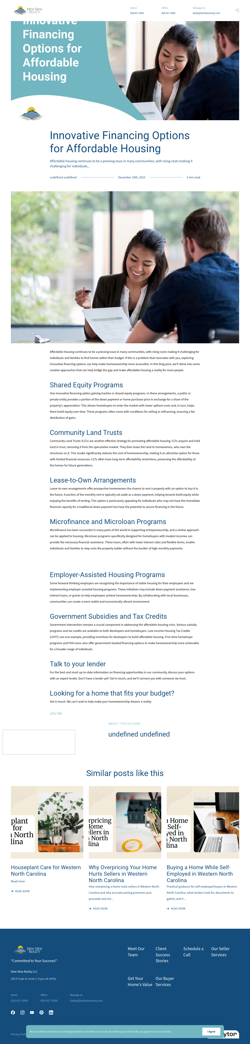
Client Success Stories (163, 955)
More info (177, 1031)
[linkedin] (51, 1013)
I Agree (211, 1031)
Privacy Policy (19, 1034)
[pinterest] (41, 1013)
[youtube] (32, 1013)
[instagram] (22, 1013)
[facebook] (13, 1013)
